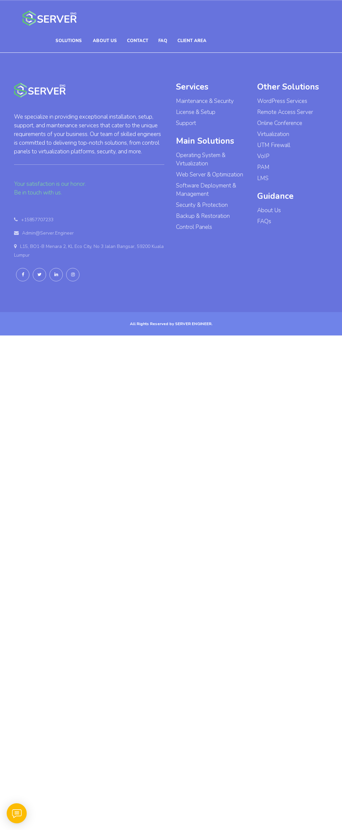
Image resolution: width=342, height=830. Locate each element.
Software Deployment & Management (206, 190)
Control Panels (194, 227)
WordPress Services (282, 101)
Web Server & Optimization (209, 174)
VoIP (263, 156)
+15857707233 (37, 220)
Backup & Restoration (203, 216)
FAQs (264, 221)
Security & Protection (202, 205)
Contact (137, 41)
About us (105, 41)
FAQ (162, 41)
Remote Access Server (285, 112)
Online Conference (279, 123)
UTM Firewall (273, 145)
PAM (263, 167)
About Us (269, 210)
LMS (263, 178)
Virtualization (273, 134)
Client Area (191, 41)
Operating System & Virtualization (200, 159)
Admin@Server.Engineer (48, 233)
